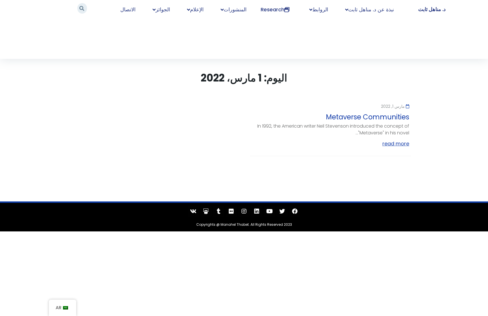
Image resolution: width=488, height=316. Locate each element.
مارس (89, 37)
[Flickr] (231, 211)
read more (395, 143)
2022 (104, 37)
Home (120, 37)
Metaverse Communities (367, 117)
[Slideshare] (206, 211)
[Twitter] (282, 211)
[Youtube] (269, 211)
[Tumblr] (218, 211)
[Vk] (193, 211)
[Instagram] (244, 211)
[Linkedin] (256, 211)
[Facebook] (294, 211)
